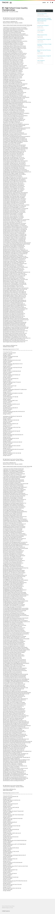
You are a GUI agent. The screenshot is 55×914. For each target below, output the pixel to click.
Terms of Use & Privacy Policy (8, 906)
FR (47, 2)
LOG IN (43, 2)
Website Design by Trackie (7, 907)
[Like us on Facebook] (50, 2)
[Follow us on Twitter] (52, 2)
